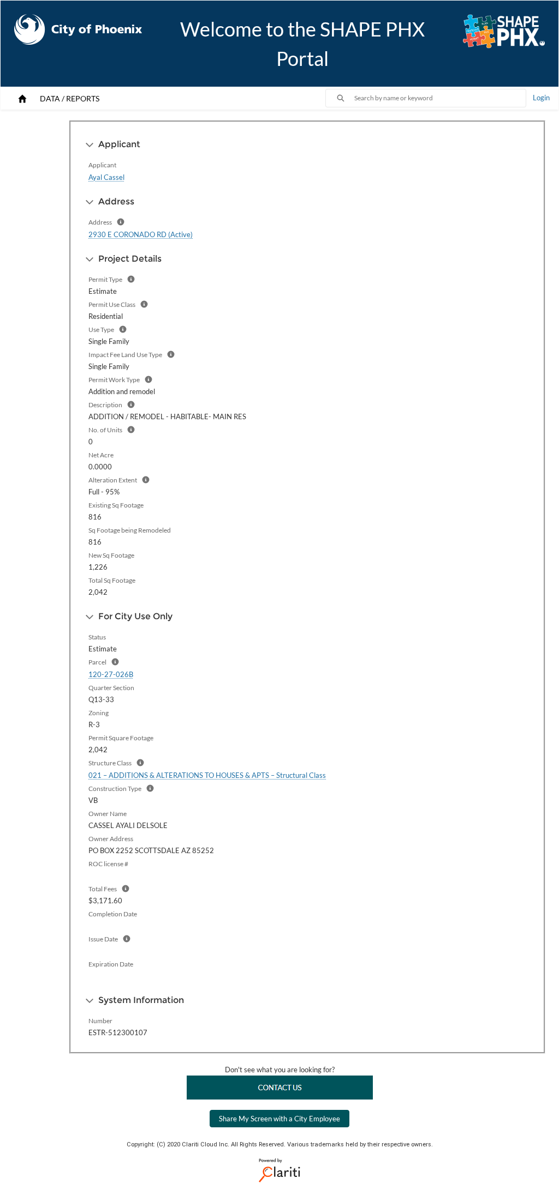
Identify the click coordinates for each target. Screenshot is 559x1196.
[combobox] (440, 98)
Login (541, 97)
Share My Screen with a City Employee (279, 1118)
